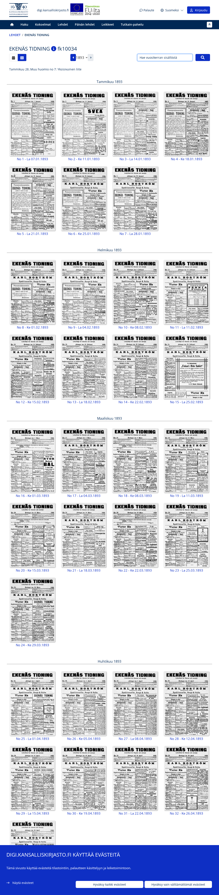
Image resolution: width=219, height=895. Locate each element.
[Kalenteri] (13, 57)
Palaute (148, 10)
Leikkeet (108, 24)
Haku (24, 24)
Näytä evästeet (23, 883)
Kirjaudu (200, 10)
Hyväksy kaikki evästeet (109, 884)
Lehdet (63, 24)
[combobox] (82, 57)
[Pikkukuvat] (22, 57)
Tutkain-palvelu (132, 24)
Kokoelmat (43, 24)
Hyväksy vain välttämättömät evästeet (178, 884)
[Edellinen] (73, 57)
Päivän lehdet (85, 24)
